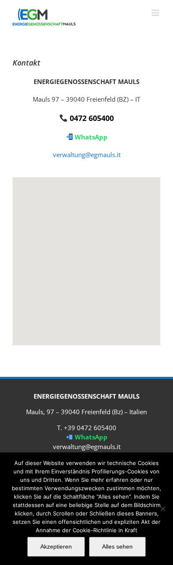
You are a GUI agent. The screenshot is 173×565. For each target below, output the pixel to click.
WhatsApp (90, 137)
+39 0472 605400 (90, 427)
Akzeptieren (56, 546)
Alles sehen (117, 546)
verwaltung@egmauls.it (87, 154)
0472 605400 (91, 118)
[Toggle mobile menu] (156, 12)
